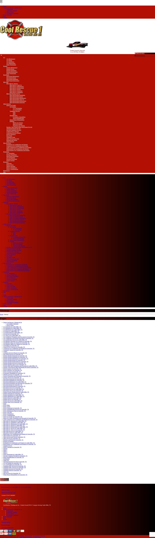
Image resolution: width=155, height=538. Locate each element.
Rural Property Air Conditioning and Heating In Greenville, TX (19, 444)
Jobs (4, 172)
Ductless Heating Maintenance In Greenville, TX (15, 358)
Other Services (7, 104)
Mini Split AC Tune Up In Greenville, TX (14, 429)
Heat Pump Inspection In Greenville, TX (13, 379)
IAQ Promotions (10, 157)
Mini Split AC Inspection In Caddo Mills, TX (14, 421)
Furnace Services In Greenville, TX (12, 377)
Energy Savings (10, 160)
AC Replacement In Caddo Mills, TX (12, 332)
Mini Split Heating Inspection (17, 102)
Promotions (6, 152)
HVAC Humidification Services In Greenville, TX (16, 409)
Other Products (10, 141)
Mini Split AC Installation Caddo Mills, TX (14, 422)
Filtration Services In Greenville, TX (12, 374)
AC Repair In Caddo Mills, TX (11, 331)
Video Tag (6, 472)
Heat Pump (6, 75)
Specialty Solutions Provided (13, 130)
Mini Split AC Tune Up (16, 85)
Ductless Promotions (11, 159)
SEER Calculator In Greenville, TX (12, 447)
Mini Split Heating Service (13, 93)
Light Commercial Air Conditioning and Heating (18, 147)
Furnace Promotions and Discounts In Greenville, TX (17, 376)
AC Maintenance (10, 59)
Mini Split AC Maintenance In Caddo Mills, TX (15, 424)
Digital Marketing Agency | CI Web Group (30, 537)
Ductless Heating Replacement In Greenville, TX (15, 361)
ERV (14, 112)
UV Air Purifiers (17, 109)
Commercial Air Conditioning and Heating (17, 146)
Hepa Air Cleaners (17, 124)
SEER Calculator (10, 166)
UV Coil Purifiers (17, 108)
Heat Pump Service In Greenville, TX (13, 387)
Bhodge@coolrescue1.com (8, 492)
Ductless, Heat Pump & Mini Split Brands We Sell (19, 127)
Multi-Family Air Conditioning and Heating (17, 149)
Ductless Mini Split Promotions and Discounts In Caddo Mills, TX (20, 366)
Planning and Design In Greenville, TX (13, 440)
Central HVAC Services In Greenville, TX (14, 347)
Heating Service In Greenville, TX (12, 399)
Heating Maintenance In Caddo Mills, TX (14, 396)
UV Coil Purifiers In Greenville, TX (12, 464)
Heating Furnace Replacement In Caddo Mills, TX (16, 392)
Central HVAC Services (12, 131)
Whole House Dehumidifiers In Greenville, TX (15, 474)
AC (4, 57)
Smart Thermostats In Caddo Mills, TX (13, 454)
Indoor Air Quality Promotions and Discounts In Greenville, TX (19, 418)
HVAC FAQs (9, 165)
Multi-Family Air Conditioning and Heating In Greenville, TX (19, 434)
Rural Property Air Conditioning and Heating (17, 150)
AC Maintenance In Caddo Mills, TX (12, 329)
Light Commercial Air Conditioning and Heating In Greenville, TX (20, 419)
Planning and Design (11, 140)
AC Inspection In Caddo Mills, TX (12, 326)
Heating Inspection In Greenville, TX (12, 393)
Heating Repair (10, 69)
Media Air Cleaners (18, 122)
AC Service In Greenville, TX (11, 334)
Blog (4, 16)
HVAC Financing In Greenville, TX (12, 408)
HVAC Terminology (11, 167)
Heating (5, 66)
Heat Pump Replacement (12, 80)
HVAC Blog (6, 405)
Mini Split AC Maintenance (17, 86)
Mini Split (5, 82)
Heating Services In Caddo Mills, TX (12, 400)
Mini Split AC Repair (15, 89)
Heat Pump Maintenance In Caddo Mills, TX (14, 382)
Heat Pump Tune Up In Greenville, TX (13, 390)
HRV (14, 114)
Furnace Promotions (11, 154)
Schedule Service (140, 55)
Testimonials (9, 9)
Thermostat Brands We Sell (13, 128)
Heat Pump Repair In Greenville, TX (12, 384)
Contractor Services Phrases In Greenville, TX (15, 353)
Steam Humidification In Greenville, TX (13, 457)
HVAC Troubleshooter (12, 169)
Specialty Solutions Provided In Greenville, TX (15, 456)
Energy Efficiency (11, 134)
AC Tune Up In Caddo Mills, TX (11, 335)
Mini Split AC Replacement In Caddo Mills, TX (15, 427)
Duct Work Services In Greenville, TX (13, 354)
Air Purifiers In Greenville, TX (11, 345)
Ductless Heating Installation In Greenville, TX (15, 357)
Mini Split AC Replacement (17, 88)
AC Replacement (10, 63)
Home (4, 6)
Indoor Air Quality (11, 105)
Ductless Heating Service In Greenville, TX (14, 363)
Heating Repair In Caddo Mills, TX (12, 398)
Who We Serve (7, 143)
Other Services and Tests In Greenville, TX (14, 437)
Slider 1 (5, 450)
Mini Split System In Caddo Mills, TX (13, 432)
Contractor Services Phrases (13, 133)
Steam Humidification (18, 118)
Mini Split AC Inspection (16, 91)
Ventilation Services (15, 111)
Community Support (11, 10)
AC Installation (10, 62)
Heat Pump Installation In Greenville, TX (13, 380)
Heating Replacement (11, 72)
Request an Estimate (8, 441)
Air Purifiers (13, 107)
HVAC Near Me (7, 15)
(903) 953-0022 (140, 53)
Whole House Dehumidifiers (17, 120)
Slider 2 (5, 451)
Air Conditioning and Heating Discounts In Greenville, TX (18, 338)
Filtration (12, 121)
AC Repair (9, 60)
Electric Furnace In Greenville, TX (12, 369)
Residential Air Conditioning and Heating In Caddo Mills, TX (19, 443)
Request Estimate (4, 480)
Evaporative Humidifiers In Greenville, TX (14, 373)
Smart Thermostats (11, 64)
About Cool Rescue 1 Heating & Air (12, 7)
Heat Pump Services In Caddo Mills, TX (13, 389)
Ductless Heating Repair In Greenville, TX (14, 360)
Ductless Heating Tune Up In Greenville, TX (14, 364)
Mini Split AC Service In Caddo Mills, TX (14, 428)
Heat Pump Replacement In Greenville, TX (14, 386)
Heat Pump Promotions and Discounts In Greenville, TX (17, 383)
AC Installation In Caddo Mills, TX (12, 328)
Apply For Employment (7, 527)
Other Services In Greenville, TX (11, 438)
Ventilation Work (10, 137)
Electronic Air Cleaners (19, 125)
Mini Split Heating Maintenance (18, 98)
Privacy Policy (10, 12)
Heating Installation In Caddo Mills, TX (13, 395)
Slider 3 (5, 453)
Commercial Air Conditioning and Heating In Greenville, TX (18, 348)
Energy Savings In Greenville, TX (12, 371)
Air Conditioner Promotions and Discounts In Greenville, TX (18, 337)
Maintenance (6, 170)
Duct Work (9, 136)
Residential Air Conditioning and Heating (17, 144)
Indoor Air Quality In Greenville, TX (12, 416)
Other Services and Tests (12, 138)
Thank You (6, 460)
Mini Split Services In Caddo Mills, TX (13, 431)
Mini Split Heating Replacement (18, 101)
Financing (9, 163)
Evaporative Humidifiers (19, 117)
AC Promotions (10, 153)
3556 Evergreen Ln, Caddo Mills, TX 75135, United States (16, 487)
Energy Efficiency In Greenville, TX (12, 370)
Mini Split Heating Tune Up (17, 99)
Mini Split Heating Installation (17, 95)
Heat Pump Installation (12, 79)
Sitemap (5, 448)
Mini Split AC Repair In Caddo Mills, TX (14, 425)
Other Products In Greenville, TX (11, 435)
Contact (5, 18)
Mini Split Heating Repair (16, 96)
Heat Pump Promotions (12, 156)
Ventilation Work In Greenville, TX (12, 470)
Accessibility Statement (12, 13)
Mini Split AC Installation (16, 92)
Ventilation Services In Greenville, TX (13, 469)
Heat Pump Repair (11, 78)
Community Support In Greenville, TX (13, 350)
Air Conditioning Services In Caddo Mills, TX (15, 340)
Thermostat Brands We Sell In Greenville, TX (15, 461)
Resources (5, 162)
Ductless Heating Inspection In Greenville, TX (15, 355)
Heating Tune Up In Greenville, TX (12, 402)
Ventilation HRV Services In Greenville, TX (14, 467)
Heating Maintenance (11, 67)
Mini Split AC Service (12, 83)
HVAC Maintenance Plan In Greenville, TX (14, 411)
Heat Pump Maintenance (12, 76)
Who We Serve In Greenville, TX (11, 473)
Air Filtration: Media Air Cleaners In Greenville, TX (16, 344)
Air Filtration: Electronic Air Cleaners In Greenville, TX (17, 341)
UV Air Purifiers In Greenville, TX (12, 463)
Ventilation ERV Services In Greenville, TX (14, 466)
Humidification (13, 115)
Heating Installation (11, 70)
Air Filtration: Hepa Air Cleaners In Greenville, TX (16, 342)
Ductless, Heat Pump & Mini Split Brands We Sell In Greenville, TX (20, 367)
